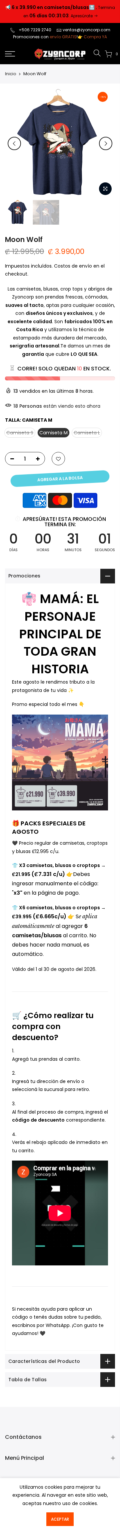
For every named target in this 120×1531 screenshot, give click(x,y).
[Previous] (14, 143)
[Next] (105, 143)
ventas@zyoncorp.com (86, 30)
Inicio (10, 74)
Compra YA (95, 37)
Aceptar (60, 1519)
